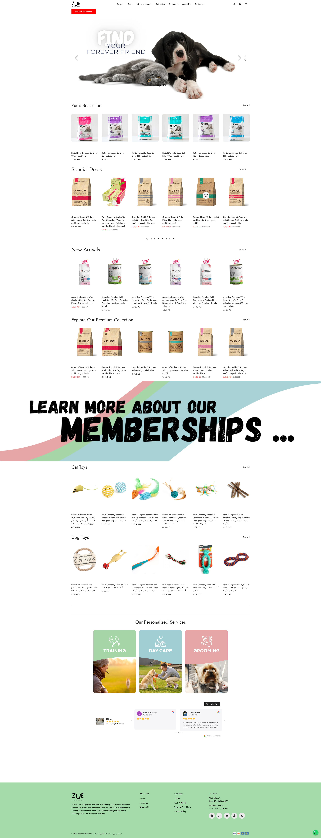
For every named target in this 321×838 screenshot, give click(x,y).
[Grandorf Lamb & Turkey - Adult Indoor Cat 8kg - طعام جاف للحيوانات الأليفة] (84, 195)
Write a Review (212, 704)
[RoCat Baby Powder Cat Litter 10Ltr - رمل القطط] (84, 131)
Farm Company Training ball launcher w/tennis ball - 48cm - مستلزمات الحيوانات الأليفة (145, 587)
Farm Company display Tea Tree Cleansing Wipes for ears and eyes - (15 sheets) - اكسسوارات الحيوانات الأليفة (114, 222)
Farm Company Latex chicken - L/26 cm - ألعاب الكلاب (115, 586)
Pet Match (160, 4)
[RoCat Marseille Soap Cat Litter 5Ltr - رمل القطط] (145, 131)
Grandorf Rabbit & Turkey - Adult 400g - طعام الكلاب (144, 369)
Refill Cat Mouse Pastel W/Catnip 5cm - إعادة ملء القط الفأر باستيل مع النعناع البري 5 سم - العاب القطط (83, 519)
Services (172, 4)
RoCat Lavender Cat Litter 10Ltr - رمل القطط (204, 154)
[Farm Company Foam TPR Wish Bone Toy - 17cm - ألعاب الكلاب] (206, 563)
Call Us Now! (180, 802)
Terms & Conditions (182, 807)
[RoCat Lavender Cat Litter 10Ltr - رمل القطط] (206, 131)
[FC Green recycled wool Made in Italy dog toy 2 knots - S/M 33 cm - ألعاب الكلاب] (175, 563)
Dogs (119, 4)
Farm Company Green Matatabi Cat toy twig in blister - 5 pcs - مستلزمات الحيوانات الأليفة (236, 519)
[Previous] (76, 58)
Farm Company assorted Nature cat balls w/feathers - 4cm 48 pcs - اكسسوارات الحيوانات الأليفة (174, 519)
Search (177, 798)
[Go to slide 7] (180, 732)
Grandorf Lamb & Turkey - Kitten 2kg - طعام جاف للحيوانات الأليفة (173, 220)
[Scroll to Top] (316, 824)
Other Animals (143, 4)
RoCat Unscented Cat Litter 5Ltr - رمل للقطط (235, 154)
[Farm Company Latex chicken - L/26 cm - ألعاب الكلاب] (115, 563)
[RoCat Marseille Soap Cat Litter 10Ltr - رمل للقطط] (175, 131)
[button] (246, 4)
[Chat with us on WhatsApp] (315, 832)
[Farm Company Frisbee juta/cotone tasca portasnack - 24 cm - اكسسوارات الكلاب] (84, 563)
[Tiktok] (234, 816)
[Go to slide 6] (178, 732)
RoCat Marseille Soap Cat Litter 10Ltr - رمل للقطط (173, 154)
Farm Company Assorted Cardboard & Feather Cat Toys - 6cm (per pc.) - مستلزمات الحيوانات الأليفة (206, 519)
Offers (142, 798)
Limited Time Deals (83, 11)
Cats (129, 4)
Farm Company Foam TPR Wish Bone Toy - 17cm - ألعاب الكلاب (206, 587)
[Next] (239, 58)
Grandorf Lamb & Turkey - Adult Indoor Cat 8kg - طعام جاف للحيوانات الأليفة (83, 220)
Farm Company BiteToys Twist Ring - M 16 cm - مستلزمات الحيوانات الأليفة (236, 587)
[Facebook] (212, 816)
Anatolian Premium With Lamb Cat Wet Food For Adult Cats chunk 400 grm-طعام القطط (115, 302)
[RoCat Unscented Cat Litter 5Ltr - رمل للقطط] (236, 131)
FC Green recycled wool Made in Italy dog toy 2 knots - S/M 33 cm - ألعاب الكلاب (175, 587)
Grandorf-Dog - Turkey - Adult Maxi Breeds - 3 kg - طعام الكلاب (206, 220)
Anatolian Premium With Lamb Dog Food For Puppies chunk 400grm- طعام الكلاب (144, 300)
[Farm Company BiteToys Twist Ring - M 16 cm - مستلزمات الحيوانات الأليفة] (236, 563)
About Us (186, 4)
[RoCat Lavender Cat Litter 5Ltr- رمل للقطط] (115, 131)
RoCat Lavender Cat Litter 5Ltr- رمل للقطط (113, 154)
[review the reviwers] (173, 712)
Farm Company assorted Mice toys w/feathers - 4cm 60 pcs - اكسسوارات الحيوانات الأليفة (145, 517)
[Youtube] (227, 816)
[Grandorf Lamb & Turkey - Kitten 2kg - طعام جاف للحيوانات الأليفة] (175, 195)
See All (246, 105)
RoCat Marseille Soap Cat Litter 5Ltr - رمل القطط (143, 154)
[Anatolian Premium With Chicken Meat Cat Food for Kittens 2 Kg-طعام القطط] (84, 275)
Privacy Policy (180, 811)
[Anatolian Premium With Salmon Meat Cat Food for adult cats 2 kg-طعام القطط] (206, 275)
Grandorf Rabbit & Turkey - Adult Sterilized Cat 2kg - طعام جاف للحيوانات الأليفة (144, 220)
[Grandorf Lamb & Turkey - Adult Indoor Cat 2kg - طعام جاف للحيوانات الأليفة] (236, 195)
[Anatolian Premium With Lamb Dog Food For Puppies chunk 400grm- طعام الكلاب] (145, 275)
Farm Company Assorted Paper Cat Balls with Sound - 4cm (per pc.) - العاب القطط (114, 517)
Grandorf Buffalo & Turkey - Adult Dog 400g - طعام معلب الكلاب (175, 370)
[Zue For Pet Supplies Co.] (75, 4)
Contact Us (199, 4)
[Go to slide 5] (176, 732)
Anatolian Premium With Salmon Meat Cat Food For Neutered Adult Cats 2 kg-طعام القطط (174, 302)
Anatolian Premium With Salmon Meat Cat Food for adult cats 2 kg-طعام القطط (205, 300)
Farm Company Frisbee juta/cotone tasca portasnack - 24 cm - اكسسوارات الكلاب (84, 587)
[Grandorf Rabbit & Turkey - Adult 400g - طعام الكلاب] (145, 345)
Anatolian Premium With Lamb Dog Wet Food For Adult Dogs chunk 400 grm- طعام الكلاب (235, 302)
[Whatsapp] (242, 816)
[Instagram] (219, 816)
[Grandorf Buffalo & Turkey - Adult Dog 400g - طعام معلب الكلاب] (175, 345)
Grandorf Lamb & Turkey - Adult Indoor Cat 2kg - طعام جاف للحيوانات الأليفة (235, 220)
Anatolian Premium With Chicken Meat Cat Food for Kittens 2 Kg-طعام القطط (83, 300)
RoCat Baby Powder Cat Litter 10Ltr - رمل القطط (84, 154)
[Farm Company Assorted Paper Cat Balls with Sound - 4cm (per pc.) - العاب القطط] (115, 493)
